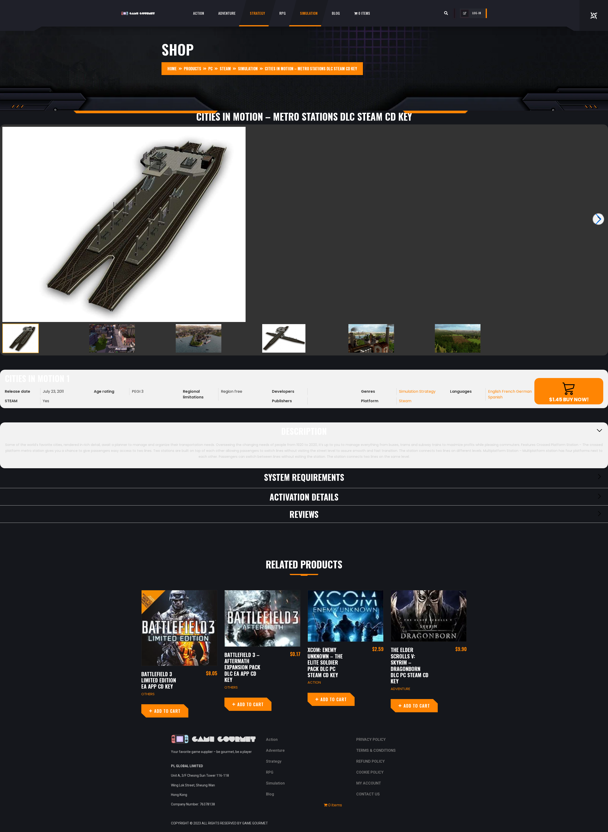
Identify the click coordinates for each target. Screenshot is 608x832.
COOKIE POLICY (370, 772)
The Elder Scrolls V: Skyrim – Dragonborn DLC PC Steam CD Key (409, 665)
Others (148, 693)
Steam (405, 401)
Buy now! (569, 399)
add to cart (167, 711)
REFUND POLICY (370, 761)
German (524, 391)
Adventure (227, 13)
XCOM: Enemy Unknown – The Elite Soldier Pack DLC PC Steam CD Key (325, 662)
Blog (336, 13)
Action (198, 13)
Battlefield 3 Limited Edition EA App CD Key (158, 680)
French (509, 391)
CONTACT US (368, 794)
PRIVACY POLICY (371, 739)
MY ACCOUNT (368, 783)
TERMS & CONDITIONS (376, 750)
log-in (476, 13)
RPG (282, 13)
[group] (304, 224)
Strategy (257, 13)
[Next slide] (598, 219)
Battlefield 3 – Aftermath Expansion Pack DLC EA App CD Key (242, 667)
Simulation (309, 13)
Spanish (495, 397)
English (495, 391)
